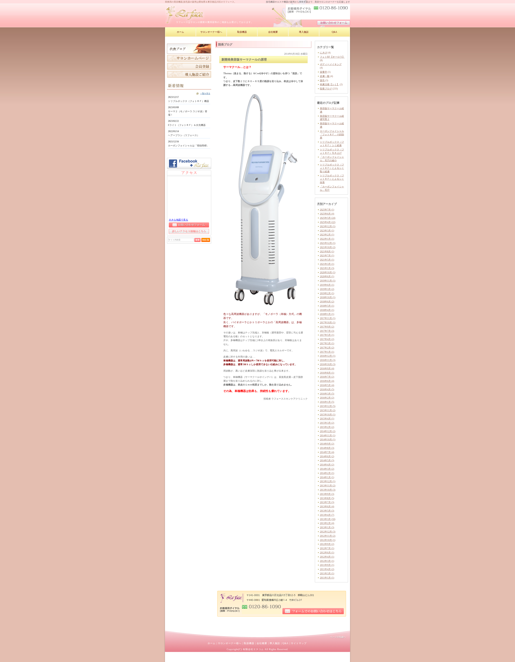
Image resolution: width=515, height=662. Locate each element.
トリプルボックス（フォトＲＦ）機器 (188, 101)
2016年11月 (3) (327, 360)
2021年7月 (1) (327, 255)
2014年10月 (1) (327, 439)
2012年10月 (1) (327, 540)
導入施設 (275, 643)
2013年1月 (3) (327, 527)
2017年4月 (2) (327, 339)
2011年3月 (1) (327, 573)
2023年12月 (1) (327, 226)
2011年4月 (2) (327, 569)
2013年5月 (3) (327, 510)
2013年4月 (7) (327, 515)
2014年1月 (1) (327, 477)
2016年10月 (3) (327, 364)
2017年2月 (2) (327, 347)
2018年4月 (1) (327, 310)
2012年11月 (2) (327, 536)
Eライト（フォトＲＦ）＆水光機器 (187, 125)
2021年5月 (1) (327, 259)
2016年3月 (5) (327, 393)
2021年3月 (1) (327, 264)
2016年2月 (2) (327, 397)
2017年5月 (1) (327, 335)
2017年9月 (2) (327, 326)
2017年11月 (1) (327, 318)
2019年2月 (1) (327, 293)
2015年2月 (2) (327, 427)
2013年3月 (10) (327, 519)
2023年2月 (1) (327, 234)
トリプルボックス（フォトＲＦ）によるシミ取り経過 (332, 168)
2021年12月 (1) (327, 243)
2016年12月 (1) (327, 356)
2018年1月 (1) (327, 314)
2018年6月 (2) (327, 301)
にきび (323, 52)
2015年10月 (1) (327, 414)
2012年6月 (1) (327, 552)
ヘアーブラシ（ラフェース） (183, 135)
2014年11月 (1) (327, 435)
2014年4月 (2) (327, 464)
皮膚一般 (325, 76)
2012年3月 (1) (327, 561)
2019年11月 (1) (327, 280)
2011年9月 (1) (327, 565)
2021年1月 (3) (327, 268)
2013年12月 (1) (327, 481)
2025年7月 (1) (327, 209)
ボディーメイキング (331, 64)
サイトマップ (299, 643)
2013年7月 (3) (327, 502)
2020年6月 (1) (327, 276)
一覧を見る (205, 93)
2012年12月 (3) (327, 531)
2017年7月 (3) (327, 331)
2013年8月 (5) (327, 498)
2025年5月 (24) (327, 218)
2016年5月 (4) (327, 385)
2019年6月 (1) (327, 285)
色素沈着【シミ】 (329, 84)
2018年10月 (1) (327, 297)
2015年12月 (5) (327, 406)
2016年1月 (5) (327, 402)
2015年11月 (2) (327, 410)
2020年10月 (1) (327, 272)
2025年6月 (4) (327, 213)
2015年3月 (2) (327, 422)
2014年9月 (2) (327, 443)
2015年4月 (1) (327, 418)
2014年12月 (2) (327, 431)
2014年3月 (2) (327, 469)
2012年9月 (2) (327, 544)
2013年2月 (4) (327, 523)
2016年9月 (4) (327, 368)
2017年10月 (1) (327, 322)
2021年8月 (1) (327, 251)
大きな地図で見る (178, 219)
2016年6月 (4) (327, 381)
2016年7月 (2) (327, 376)
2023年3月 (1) (327, 230)
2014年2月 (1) (327, 473)
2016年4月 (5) (327, 389)
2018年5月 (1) (327, 305)
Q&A (285, 643)
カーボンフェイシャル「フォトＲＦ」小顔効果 (332, 134)
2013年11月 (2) (327, 485)
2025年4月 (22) (327, 222)
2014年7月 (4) (327, 452)
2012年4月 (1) (327, 556)
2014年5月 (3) (327, 460)
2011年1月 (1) (327, 577)
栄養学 (323, 72)
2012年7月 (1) (327, 548)
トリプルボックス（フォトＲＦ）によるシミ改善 (332, 179)
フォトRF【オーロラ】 (332, 57)
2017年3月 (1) (327, 343)
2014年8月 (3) (327, 448)
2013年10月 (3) (327, 489)
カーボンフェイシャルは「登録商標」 (188, 145)
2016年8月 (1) (327, 372)
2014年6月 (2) (327, 456)
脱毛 (322, 80)
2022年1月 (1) (327, 238)
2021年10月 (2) (327, 247)
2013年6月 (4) (327, 506)
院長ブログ (326, 88)
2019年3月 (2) (327, 289)
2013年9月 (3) (327, 494)
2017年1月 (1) (327, 352)
